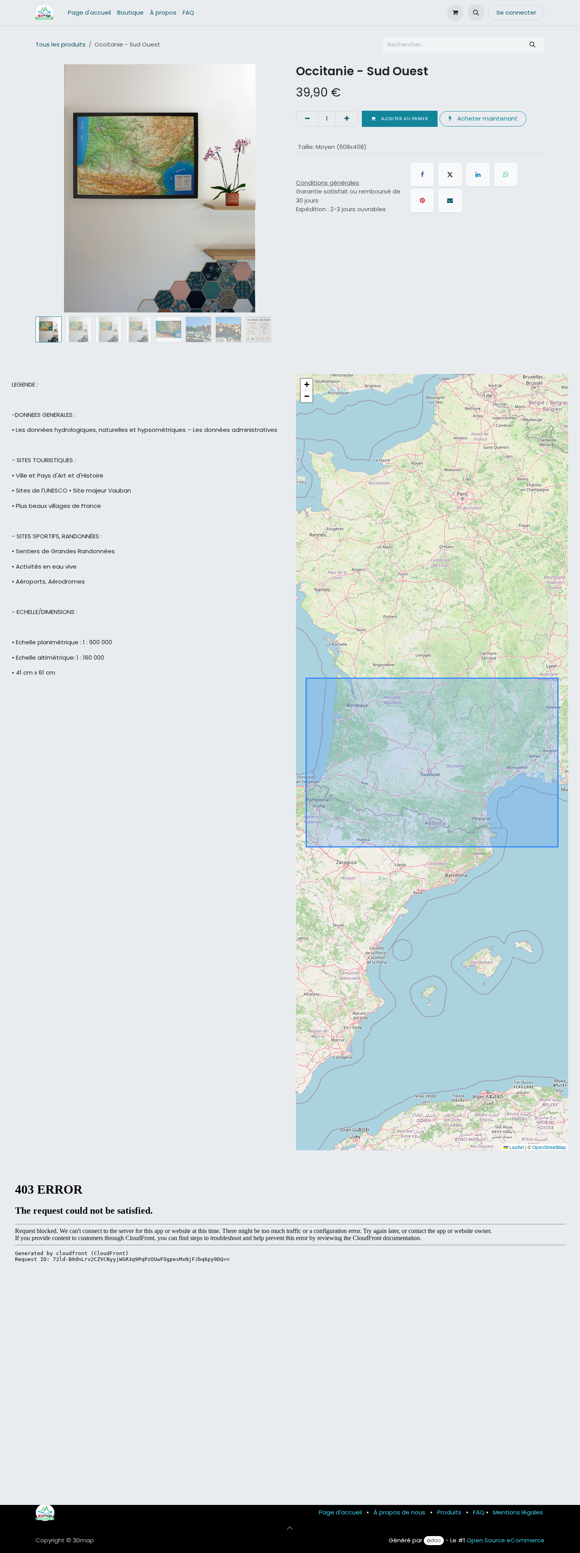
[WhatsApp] (506, 174)
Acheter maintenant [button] (487, 118)
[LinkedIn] (478, 174)
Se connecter (516, 12)
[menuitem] (89, 12)
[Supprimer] (307, 118)
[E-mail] (450, 200)
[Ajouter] (346, 118)
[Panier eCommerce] (455, 12)
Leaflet (516, 1147)
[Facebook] (422, 174)
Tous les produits (61, 44)
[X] (450, 174)
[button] (476, 12)
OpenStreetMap (549, 1147)
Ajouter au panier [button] (404, 118)
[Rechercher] (532, 44)
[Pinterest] (422, 200)
